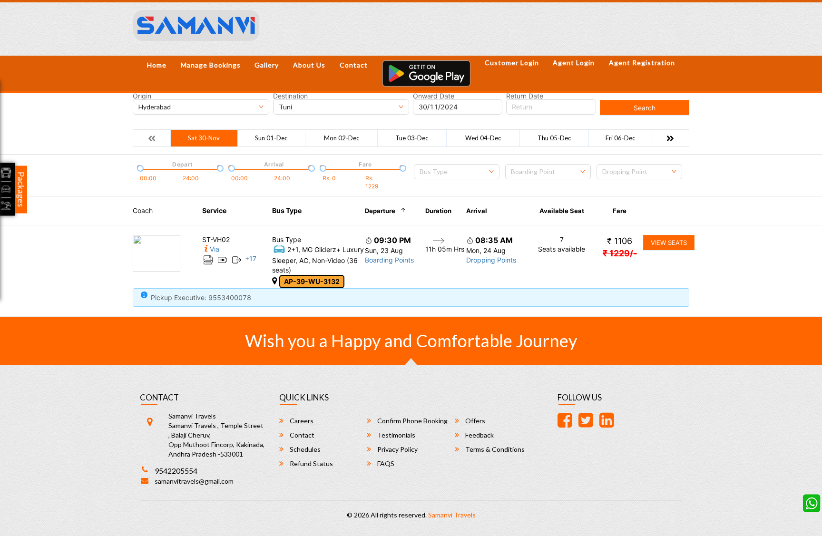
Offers (474, 421)
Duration (438, 210)
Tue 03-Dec (411, 138)
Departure (380, 210)
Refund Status (310, 463)
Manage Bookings (211, 65)
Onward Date (433, 96)
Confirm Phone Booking (412, 421)
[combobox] (457, 172)
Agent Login (574, 62)
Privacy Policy (397, 449)
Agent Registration (642, 62)
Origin (142, 96)
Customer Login (512, 62)
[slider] (139, 167)
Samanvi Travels (452, 515)
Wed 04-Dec (483, 138)
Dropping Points (491, 260)
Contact (354, 65)
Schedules (304, 449)
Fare (619, 210)
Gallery (266, 65)
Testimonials (395, 435)
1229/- (620, 253)
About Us (309, 65)
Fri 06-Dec (620, 138)
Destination (290, 96)
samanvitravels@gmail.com (194, 481)
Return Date (524, 96)
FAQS (385, 463)
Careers (300, 421)
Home (156, 65)
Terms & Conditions (494, 449)
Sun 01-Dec (271, 138)
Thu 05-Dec (554, 138)
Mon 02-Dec (341, 138)
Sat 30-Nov (204, 138)
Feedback (479, 435)
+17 (250, 258)
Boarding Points (389, 260)
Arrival (476, 210)
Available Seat (561, 210)
